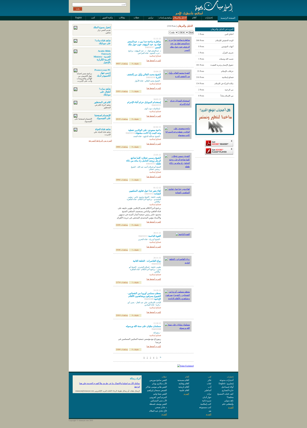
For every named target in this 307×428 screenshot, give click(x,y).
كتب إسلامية (205, 404)
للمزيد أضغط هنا (154, 60)
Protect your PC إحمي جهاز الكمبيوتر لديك (103, 73)
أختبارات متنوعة (226, 380)
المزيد (230, 407)
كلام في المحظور (102, 102)
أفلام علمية (184, 390)
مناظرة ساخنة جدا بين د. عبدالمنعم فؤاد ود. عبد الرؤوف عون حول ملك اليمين (144, 44)
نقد (210, 411)
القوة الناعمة (154, 236)
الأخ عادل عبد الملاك (158, 411)
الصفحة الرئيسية (228, 18)
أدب (209, 387)
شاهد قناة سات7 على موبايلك (103, 42)
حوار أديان (207, 397)
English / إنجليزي (226, 383)
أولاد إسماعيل (227, 387)
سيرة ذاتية (206, 400)
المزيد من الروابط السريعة (100, 140)
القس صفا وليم (160, 394)
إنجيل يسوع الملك (102, 27)
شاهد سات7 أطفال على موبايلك (105, 92)
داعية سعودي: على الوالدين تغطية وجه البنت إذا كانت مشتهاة (144, 131)
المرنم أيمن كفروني (158, 397)
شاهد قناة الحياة (103, 129)
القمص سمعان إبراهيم (157, 390)
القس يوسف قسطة (158, 404)
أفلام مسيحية (183, 380)
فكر (209, 380)
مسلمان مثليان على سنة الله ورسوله (143, 326)
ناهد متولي (228, 400)
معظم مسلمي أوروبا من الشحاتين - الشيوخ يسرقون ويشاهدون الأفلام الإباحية (144, 296)
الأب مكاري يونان (159, 383)
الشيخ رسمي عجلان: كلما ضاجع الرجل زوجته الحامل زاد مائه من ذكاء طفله (143, 161)
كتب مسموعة (205, 407)
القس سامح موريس (158, 380)
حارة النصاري (227, 390)
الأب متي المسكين (158, 400)
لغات (209, 383)
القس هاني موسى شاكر (156, 387)
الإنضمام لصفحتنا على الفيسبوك (103, 117)
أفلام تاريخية (183, 387)
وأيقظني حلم (227, 404)
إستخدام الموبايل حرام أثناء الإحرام (144, 102)
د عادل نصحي (161, 407)
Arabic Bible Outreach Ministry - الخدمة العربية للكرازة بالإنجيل (102, 57)
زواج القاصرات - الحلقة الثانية (147, 261)
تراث (209, 394)
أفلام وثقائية (184, 383)
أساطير (207, 390)
